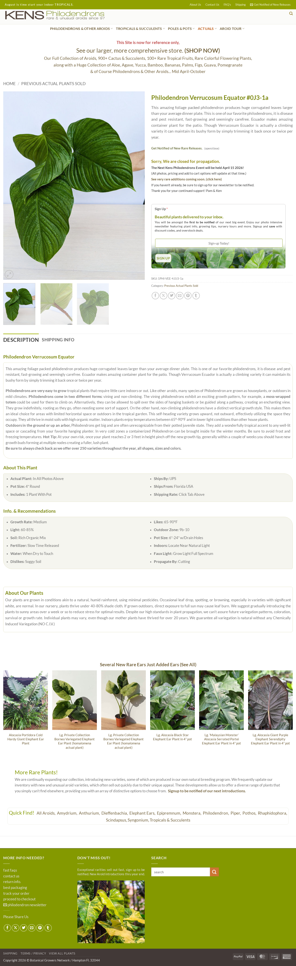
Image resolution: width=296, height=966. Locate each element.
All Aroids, (46, 812)
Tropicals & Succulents (170, 819)
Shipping (240, 4)
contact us (11, 876)
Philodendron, (216, 812)
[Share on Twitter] (171, 295)
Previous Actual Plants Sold (53, 83)
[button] (270, 4)
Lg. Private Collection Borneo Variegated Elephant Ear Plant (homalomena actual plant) (74, 741)
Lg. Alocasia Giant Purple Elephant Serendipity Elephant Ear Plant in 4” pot (270, 739)
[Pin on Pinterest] (188, 295)
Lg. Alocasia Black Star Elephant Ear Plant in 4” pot (172, 737)
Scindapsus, (116, 819)
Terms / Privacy (33, 953)
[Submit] (214, 871)
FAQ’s (227, 4)
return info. (12, 882)
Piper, (236, 812)
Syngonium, (138, 819)
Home (9, 83)
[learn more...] (111, 911)
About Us (195, 4)
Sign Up (161, 209)
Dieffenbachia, (115, 812)
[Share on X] (163, 295)
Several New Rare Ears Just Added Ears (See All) (148, 664)
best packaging (15, 887)
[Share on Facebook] (155, 295)
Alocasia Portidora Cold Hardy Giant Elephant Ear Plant (25, 739)
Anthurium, (90, 812)
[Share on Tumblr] (196, 295)
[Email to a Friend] (179, 295)
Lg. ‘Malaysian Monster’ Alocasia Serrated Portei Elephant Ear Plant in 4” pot (221, 739)
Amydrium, (67, 812)
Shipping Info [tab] (58, 339)
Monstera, (192, 812)
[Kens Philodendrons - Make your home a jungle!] (68, 15)
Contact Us (212, 4)
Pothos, (249, 812)
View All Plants (62, 953)
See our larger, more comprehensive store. (148, 50)
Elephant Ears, (142, 812)
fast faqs (10, 870)
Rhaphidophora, (272, 812)
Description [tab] (21, 340)
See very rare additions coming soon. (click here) (186, 179)
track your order (16, 893)
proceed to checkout (19, 899)
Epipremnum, (169, 812)
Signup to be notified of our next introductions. (207, 791)
